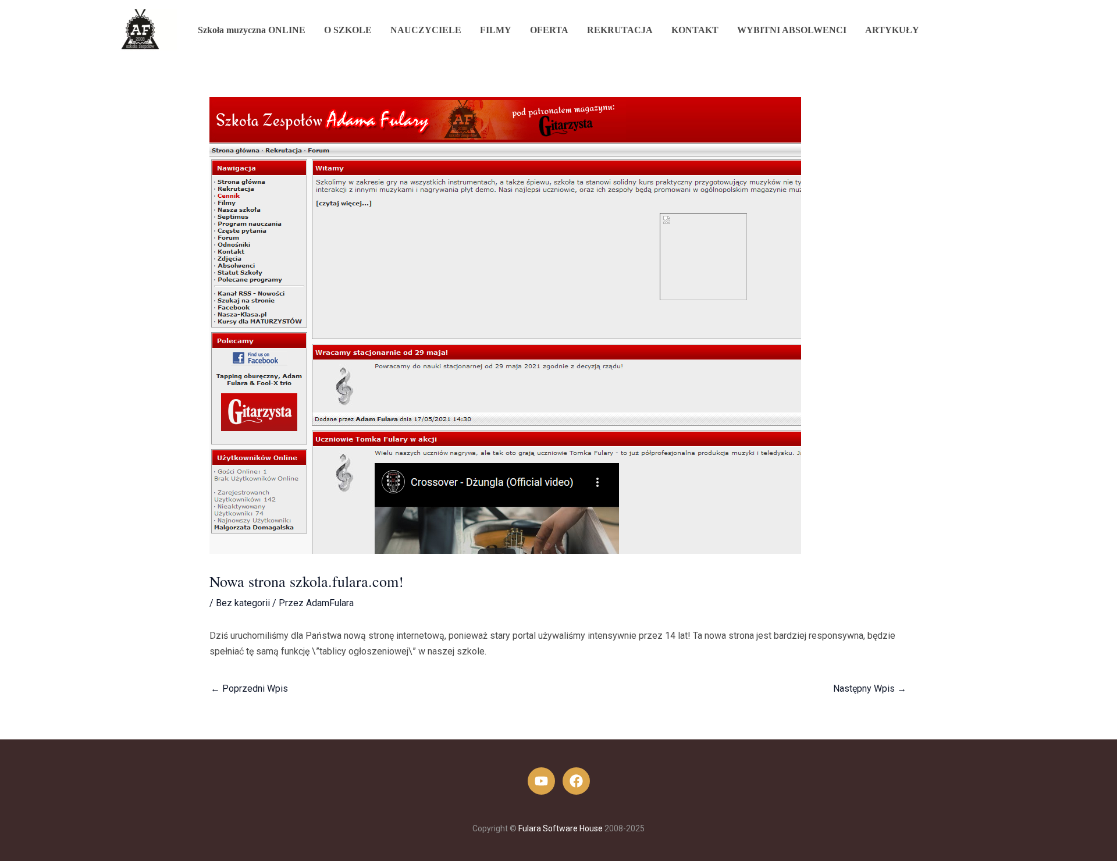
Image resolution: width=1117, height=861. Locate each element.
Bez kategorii (243, 603)
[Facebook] (576, 781)
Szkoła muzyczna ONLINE (251, 30)
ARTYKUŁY (892, 30)
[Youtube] (541, 781)
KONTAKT (694, 30)
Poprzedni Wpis (249, 688)
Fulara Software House (560, 828)
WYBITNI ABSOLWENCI (791, 30)
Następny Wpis (869, 688)
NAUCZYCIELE (425, 30)
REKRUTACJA (620, 30)
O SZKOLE (348, 30)
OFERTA (549, 30)
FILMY (495, 30)
